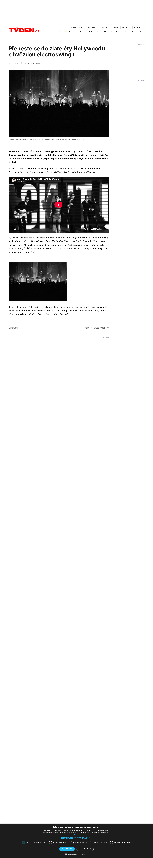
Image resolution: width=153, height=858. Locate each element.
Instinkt (81, 27)
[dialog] (76, 841)
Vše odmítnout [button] (85, 849)
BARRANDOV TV (93, 27)
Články (61, 32)
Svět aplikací (126, 27)
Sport (118, 32)
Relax (142, 32)
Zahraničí (82, 32)
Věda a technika (95, 32)
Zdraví (134, 32)
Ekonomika (108, 32)
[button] (76, 838)
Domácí (72, 32)
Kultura (126, 32)
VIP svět (105, 27)
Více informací (79, 835)
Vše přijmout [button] (67, 849)
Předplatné (137, 27)
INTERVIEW (115, 27)
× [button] (150, 826)
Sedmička (72, 27)
